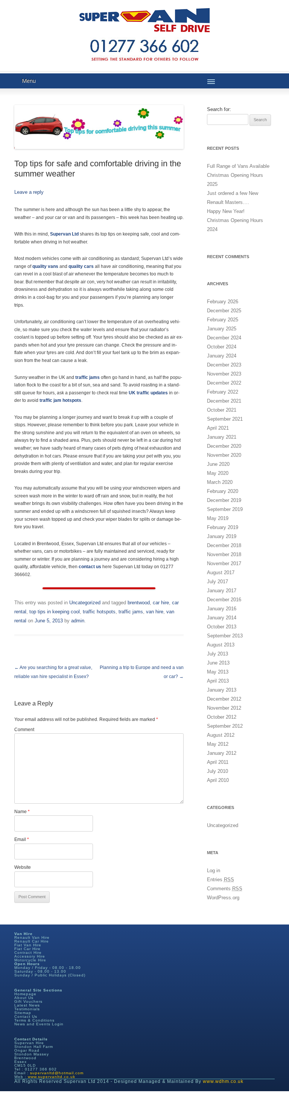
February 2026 (222, 301)
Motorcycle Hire (30, 960)
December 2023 (224, 365)
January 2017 (221, 590)
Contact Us (25, 1016)
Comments (224, 888)
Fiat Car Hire (27, 949)
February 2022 (222, 392)
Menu (29, 80)
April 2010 (218, 780)
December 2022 (224, 383)
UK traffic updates (148, 392)
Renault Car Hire (31, 941)
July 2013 (217, 654)
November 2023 (224, 374)
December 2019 (224, 500)
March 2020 (220, 482)
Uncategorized (84, 602)
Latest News (27, 1005)
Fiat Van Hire (27, 945)
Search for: (219, 109)
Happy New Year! (226, 211)
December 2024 (224, 338)
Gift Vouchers (28, 1001)
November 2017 (224, 563)
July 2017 (217, 581)
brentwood (139, 602)
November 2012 (224, 708)
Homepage (25, 994)
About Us (23, 998)
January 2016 (221, 608)
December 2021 (224, 401)
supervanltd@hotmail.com (57, 1073)
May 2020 (217, 473)
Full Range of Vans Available (238, 166)
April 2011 (217, 762)
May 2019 (217, 518)
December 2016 (224, 599)
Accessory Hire (29, 956)
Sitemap (22, 1013)
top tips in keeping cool (54, 611)
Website (22, 867)
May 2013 (217, 672)
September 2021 (225, 419)
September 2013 (225, 636)
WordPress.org (223, 897)
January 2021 (221, 437)
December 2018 (224, 545)
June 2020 (218, 464)
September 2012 (225, 726)
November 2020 (224, 455)
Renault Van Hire (32, 937)
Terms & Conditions (34, 1020)
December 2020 (224, 446)
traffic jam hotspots (60, 400)
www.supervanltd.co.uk (51, 1077)
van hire (154, 611)
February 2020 (222, 491)
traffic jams (131, 611)
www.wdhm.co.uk (223, 1081)
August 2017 (220, 572)
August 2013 (220, 645)
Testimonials (27, 1009)
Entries (220, 879)
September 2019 (225, 509)
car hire (161, 602)
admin (77, 620)
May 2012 (217, 744)
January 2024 (221, 356)
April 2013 (218, 681)
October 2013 (221, 627)
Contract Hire (28, 952)
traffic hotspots (99, 611)
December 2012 (224, 699)
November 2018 (224, 554)
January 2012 (221, 753)
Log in (213, 870)
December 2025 (224, 310)
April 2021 (218, 428)
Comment (24, 729)
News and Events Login (39, 1024)
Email (21, 839)
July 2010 (217, 771)
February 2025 (222, 319)
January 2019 (221, 536)
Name (22, 811)
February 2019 (222, 527)
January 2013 (221, 690)
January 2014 (221, 617)
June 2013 (218, 663)
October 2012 (221, 717)
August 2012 (220, 735)
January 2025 (221, 328)
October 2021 (221, 410)
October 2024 (221, 347)
